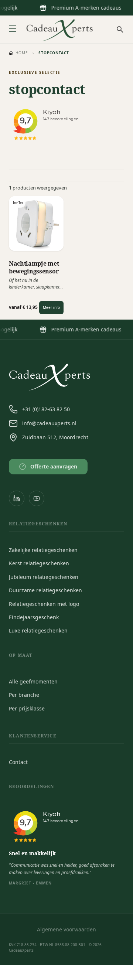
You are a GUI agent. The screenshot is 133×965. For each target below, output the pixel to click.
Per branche (24, 694)
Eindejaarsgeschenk (34, 617)
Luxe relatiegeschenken (38, 630)
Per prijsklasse (27, 708)
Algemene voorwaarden (66, 929)
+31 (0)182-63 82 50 (46, 409)
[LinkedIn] (16, 498)
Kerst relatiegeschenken (39, 563)
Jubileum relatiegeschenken (43, 576)
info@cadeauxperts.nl (49, 423)
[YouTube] (36, 498)
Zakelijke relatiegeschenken (43, 549)
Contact (18, 761)
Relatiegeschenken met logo (44, 603)
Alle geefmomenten (33, 681)
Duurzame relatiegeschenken (45, 590)
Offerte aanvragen (50, 466)
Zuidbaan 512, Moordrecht (55, 437)
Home (22, 52)
